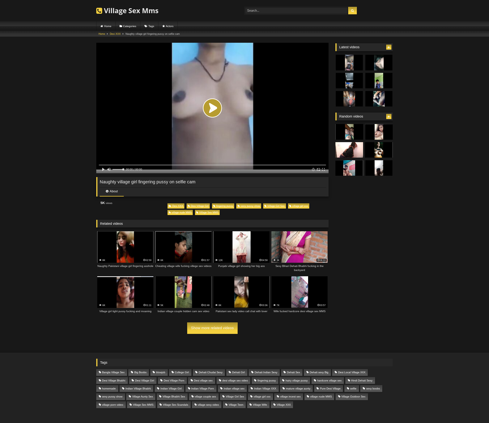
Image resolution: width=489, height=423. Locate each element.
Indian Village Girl (171, 388)
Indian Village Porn (202, 388)
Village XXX (284, 404)
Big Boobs (140, 372)
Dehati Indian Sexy (266, 372)
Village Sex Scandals (175, 404)
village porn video (112, 404)
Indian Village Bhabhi (138, 388)
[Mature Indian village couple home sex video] (379, 168)
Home (107, 26)
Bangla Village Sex (113, 372)
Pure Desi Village (330, 388)
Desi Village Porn (174, 380)
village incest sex (290, 396)
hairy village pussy (297, 380)
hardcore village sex (329, 380)
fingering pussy (224, 206)
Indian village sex (234, 388)
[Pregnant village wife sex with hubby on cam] (379, 99)
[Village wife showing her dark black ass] (349, 81)
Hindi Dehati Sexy (361, 380)
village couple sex (205, 396)
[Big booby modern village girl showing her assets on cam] (379, 81)
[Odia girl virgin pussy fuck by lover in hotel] (349, 132)
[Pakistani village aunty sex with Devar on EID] (379, 62)
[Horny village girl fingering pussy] (379, 132)
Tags (151, 26)
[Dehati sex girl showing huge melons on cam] (379, 150)
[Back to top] (477, 411)
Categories (129, 26)
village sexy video (208, 404)
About (113, 191)
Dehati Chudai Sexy (211, 372)
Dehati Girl (238, 372)
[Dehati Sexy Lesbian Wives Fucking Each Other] (349, 150)
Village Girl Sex (276, 206)
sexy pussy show (250, 206)
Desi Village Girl (200, 206)
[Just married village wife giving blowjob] (349, 62)
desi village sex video (235, 380)
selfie (353, 388)
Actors (169, 26)
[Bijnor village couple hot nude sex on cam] (349, 168)
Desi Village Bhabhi (113, 380)
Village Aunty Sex (142, 396)
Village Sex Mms (130, 10)
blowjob (160, 372)
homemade (109, 388)
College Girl (182, 372)
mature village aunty (298, 388)
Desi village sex (203, 380)
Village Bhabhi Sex (174, 396)
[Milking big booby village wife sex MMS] (349, 99)
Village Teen (236, 404)
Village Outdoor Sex (353, 396)
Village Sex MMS (209, 212)
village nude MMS (182, 212)
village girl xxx (300, 206)
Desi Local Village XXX (351, 372)
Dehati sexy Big (319, 372)
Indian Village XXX (265, 388)
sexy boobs (373, 388)
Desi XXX (115, 33)
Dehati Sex (293, 372)
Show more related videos (212, 328)
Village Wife (260, 404)
